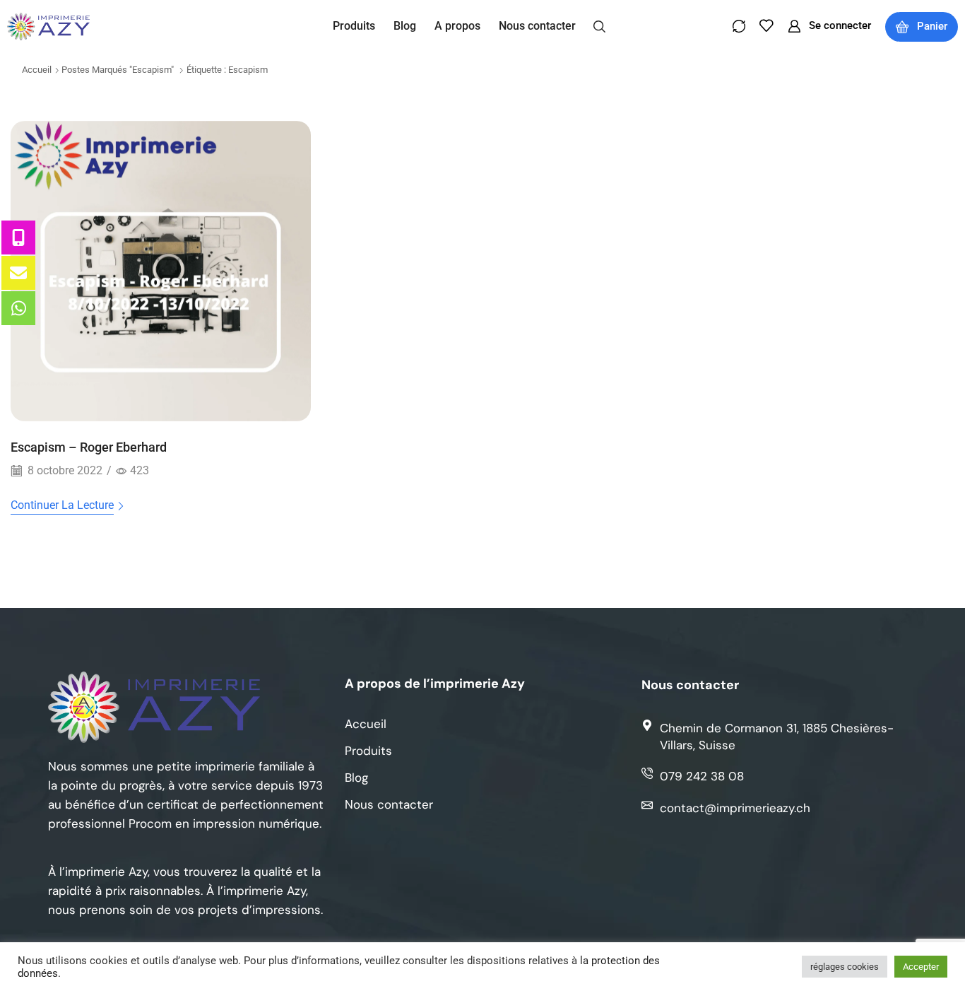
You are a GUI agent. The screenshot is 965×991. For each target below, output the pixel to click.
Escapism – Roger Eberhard (89, 447)
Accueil (37, 69)
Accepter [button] (921, 966)
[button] (599, 25)
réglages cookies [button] (844, 966)
